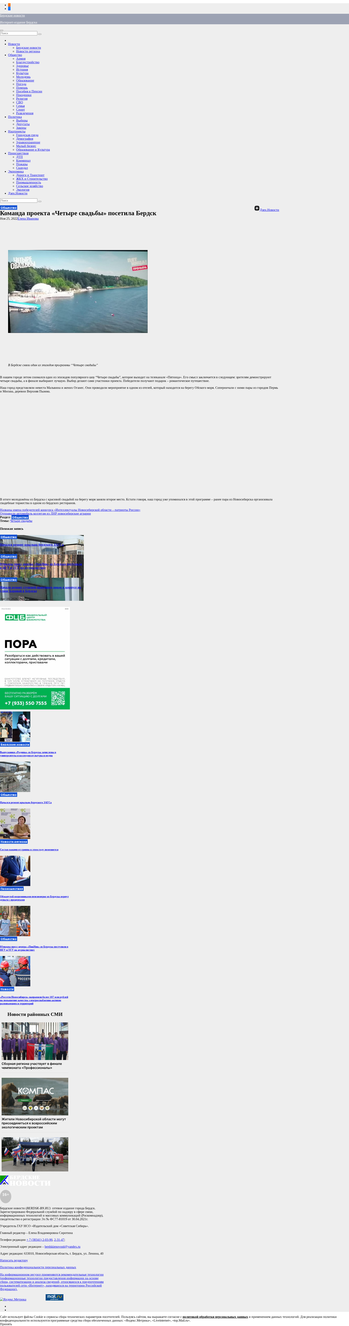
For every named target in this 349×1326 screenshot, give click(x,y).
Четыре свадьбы (21, 521)
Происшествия (18, 153)
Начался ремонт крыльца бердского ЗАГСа (32, 544)
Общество (15, 55)
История (22, 69)
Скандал (22, 168)
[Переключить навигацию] (1, 30)
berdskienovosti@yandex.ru (62, 1246)
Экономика (16, 171)
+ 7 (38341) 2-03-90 (39, 1239)
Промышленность (28, 182)
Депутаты (23, 124)
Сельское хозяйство (29, 186)
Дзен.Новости (17, 193)
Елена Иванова (28, 218)
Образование (25, 80)
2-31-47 (59, 1239)
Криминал (23, 160)
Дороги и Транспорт (30, 175)
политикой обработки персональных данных (215, 1317)
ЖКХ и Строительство (32, 178)
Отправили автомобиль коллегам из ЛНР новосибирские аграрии (45, 513)
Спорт (20, 109)
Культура (22, 73)
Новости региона (28, 51)
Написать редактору (14, 1260)
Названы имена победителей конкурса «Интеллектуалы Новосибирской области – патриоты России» (70, 510)
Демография (24, 138)
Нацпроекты (16, 131)
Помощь (22, 87)
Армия (20, 58)
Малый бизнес (26, 146)
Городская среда (27, 135)
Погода (21, 84)
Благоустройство (27, 62)
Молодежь (23, 76)
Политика (15, 117)
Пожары (22, 164)
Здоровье (22, 66)
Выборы (22, 120)
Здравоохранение (28, 142)
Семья (20, 106)
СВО (19, 102)
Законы (21, 127)
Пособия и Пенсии (29, 91)
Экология (22, 189)
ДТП (19, 157)
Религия (21, 98)
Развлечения (24, 113)
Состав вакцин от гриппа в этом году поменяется (29, 849)
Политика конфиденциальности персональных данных (38, 1267)
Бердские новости (12, 15)
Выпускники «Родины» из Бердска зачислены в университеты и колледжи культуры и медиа (28, 754)
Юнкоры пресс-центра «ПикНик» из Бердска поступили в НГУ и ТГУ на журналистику (41, 565)
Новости (14, 44)
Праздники (24, 95)
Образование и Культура (33, 149)
